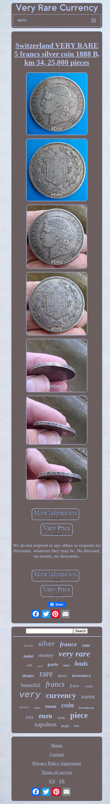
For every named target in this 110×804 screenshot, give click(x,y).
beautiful (30, 685)
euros (88, 696)
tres (30, 717)
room (50, 706)
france (68, 644)
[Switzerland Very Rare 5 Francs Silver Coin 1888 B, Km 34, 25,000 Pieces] (56, 104)
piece (79, 715)
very (30, 695)
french (24, 707)
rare (46, 673)
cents (89, 686)
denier (28, 675)
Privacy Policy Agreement (56, 763)
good (39, 666)
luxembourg (86, 707)
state (86, 645)
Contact (57, 754)
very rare (74, 653)
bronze (28, 646)
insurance (81, 675)
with (29, 665)
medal (29, 656)
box (76, 726)
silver (46, 643)
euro (45, 716)
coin (67, 705)
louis (81, 663)
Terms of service (56, 772)
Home (56, 745)
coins (37, 707)
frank (61, 718)
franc (75, 685)
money (46, 655)
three (62, 675)
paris (53, 664)
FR (62, 781)
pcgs (65, 726)
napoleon (46, 724)
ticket (66, 665)
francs (55, 684)
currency (61, 695)
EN (52, 781)
